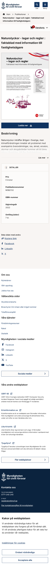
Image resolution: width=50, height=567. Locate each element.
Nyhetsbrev (6, 280)
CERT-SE (5, 394)
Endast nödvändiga (25, 552)
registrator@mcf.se (9, 501)
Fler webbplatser (23, 459)
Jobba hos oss (7, 291)
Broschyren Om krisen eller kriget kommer (18, 307)
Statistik (4, 333)
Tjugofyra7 (6, 443)
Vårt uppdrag (7, 285)
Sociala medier (33, 374)
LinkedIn (9, 248)
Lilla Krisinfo (7, 427)
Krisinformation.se (9, 410)
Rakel (3, 328)
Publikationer (20, 14)
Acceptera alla (25, 560)
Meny (45, 8)
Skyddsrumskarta (8, 302)
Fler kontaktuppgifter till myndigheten (17, 505)
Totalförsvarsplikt (8, 312)
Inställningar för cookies (13, 543)
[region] (25, 540)
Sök (37, 8)
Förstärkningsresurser (10, 323)
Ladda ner (33, 126)
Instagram (10, 350)
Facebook (9, 243)
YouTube (9, 365)
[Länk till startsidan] (11, 5)
